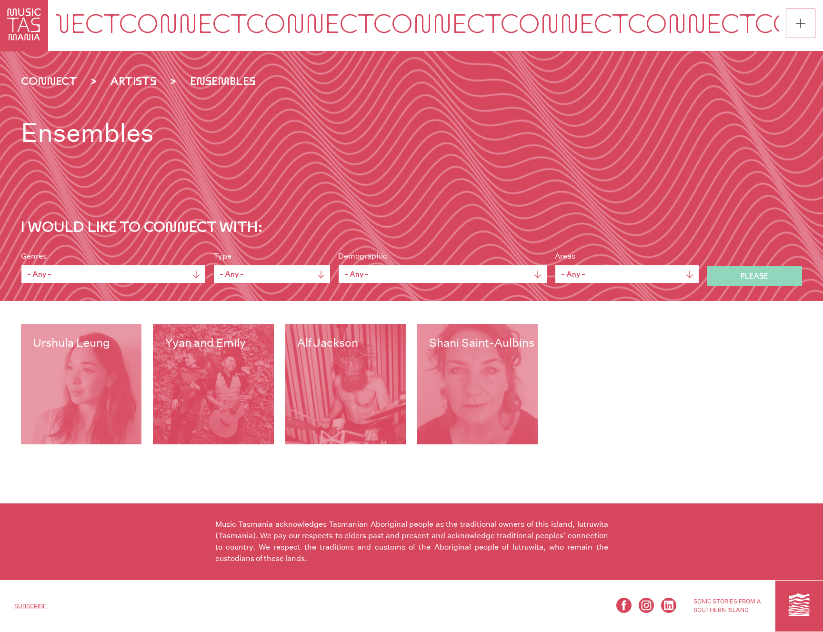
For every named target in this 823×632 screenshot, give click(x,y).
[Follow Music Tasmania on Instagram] (646, 605)
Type (222, 256)
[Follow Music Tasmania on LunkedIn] (668, 605)
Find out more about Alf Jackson (345, 384)
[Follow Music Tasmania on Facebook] (624, 605)
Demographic (362, 256)
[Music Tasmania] (799, 606)
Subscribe (30, 606)
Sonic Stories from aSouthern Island (727, 605)
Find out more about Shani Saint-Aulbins (477, 384)
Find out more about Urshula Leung (81, 384)
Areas (565, 256)
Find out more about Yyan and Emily (213, 384)
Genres (34, 256)
